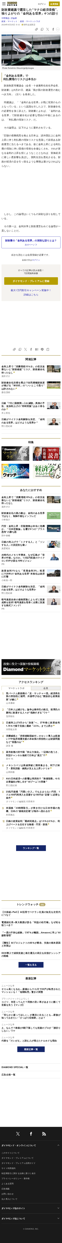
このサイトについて (11, 1152)
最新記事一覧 (31, 1049)
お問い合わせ (8, 1193)
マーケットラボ (16, 688)
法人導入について (10, 1198)
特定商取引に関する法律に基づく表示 (19, 1173)
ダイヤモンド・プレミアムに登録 (31, 281)
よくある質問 (8, 1183)
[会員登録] (54, 4)
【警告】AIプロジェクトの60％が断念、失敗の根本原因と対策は (31, 944)
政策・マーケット (10, 21)
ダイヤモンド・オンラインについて (19, 1145)
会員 (45, 688)
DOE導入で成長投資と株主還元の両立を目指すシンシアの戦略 (31, 954)
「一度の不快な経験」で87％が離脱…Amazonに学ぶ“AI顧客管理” (31, 934)
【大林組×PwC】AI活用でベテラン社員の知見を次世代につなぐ (31, 913)
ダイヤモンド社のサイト (13, 1208)
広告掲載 (5, 1188)
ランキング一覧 (31, 848)
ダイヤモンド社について (13, 1218)
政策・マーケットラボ (30, 21)
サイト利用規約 (8, 1168)
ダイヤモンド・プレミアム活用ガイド (19, 1163)
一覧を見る (31, 964)
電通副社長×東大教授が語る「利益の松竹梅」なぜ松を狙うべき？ (31, 924)
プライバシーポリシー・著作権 (15, 1178)
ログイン (42, 4)
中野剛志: (9, 18)
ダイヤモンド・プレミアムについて (18, 1157)
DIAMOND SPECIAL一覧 (15, 1067)
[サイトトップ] (12, 4)
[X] (17, 1134)
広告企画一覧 (8, 1074)
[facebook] (31, 1134)
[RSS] (44, 1134)
